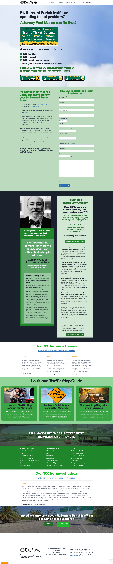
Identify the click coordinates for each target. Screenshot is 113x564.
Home (44, 2)
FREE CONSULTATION (44, 105)
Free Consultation (52, 2)
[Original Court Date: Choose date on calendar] (71, 156)
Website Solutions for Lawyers (77, 555)
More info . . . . (82, 330)
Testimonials (72, 2)
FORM (26, 112)
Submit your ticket (64, 185)
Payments (60, 2)
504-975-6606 (34, 106)
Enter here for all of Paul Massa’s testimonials (56, 350)
